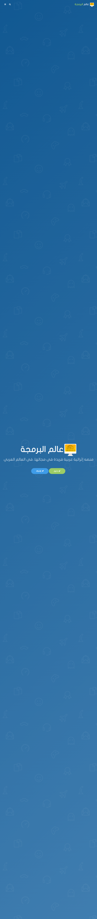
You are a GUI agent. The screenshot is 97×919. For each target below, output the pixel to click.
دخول (56, 471)
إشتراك (38, 471)
